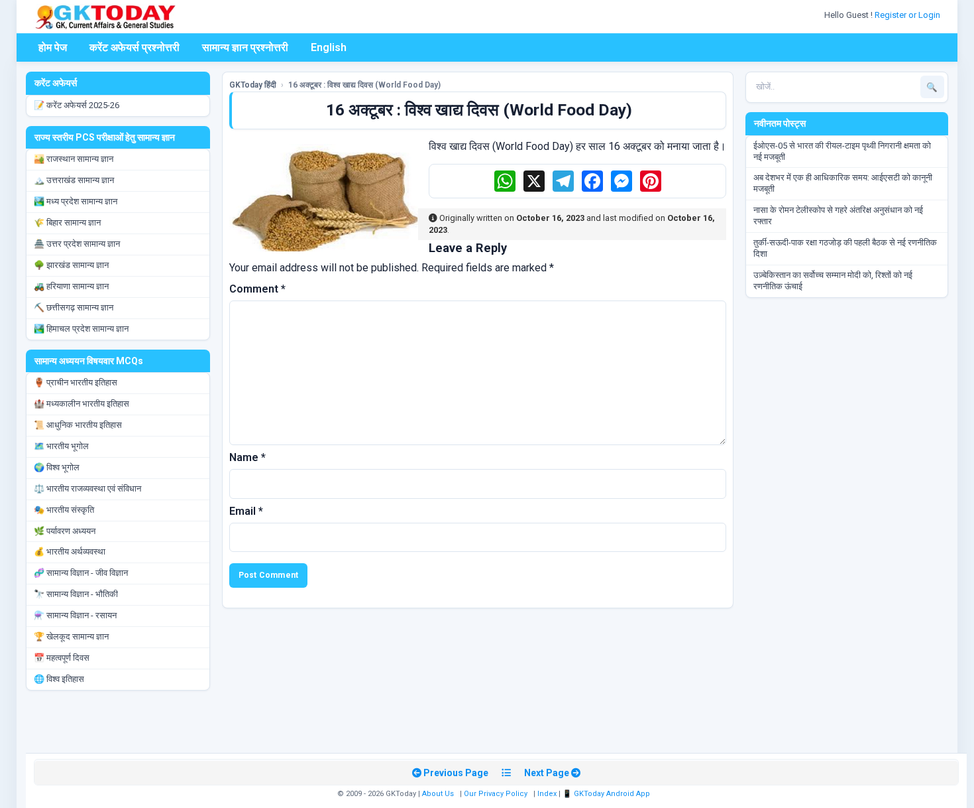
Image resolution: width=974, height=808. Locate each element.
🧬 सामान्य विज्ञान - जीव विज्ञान (81, 573)
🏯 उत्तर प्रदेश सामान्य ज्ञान (77, 244)
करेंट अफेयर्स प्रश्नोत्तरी (134, 47)
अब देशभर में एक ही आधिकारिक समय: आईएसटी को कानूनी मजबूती (842, 183)
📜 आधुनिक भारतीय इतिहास (78, 425)
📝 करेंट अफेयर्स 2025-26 (76, 105)
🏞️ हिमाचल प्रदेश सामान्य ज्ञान (81, 329)
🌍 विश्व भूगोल (57, 467)
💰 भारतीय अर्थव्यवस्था (69, 552)
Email (246, 511)
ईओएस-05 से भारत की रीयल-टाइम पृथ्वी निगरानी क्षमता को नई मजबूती (842, 151)
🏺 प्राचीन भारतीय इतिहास (75, 382)
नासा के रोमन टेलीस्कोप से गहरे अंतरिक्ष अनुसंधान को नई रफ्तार (838, 215)
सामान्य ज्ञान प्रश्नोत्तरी (245, 47)
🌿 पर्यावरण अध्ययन (64, 531)
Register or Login (908, 15)
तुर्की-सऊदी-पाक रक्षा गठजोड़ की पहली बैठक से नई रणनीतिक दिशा (845, 248)
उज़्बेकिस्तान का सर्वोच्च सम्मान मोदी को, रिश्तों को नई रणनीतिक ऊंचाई (832, 280)
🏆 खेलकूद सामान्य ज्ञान (71, 636)
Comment (257, 289)
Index (547, 793)
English (329, 47)
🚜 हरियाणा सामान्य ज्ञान (71, 286)
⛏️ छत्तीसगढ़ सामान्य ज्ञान (73, 307)
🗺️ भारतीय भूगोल (61, 446)
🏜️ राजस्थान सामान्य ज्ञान (73, 159)
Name (247, 457)
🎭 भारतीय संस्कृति (64, 510)
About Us (438, 793)
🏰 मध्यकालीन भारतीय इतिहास (81, 404)
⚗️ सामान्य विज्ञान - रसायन (75, 615)
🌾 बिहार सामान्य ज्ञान (67, 223)
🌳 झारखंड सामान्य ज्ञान (71, 265)
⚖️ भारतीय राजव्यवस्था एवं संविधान (87, 489)
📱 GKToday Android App (607, 793)
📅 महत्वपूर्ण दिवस (61, 658)
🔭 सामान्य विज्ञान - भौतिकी (76, 594)
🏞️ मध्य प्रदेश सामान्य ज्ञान (75, 201)
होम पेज (52, 47)
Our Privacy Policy (495, 793)
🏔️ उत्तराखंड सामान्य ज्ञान (74, 180)
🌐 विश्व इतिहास (59, 679)
